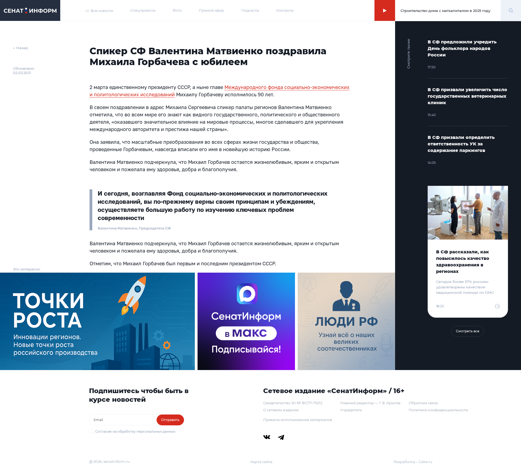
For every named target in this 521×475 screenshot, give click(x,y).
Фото (177, 10)
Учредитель (351, 410)
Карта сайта (261, 462)
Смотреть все (467, 331)
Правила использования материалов (297, 419)
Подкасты (250, 10)
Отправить (170, 420)
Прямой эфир (211, 10)
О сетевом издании (281, 410)
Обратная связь (423, 403)
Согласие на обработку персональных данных (135, 431)
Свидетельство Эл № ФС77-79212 (292, 403)
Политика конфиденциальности (438, 410)
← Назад (20, 48)
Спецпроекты (142, 10)
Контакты (285, 10)
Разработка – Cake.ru (412, 462)
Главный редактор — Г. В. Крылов (370, 403)
